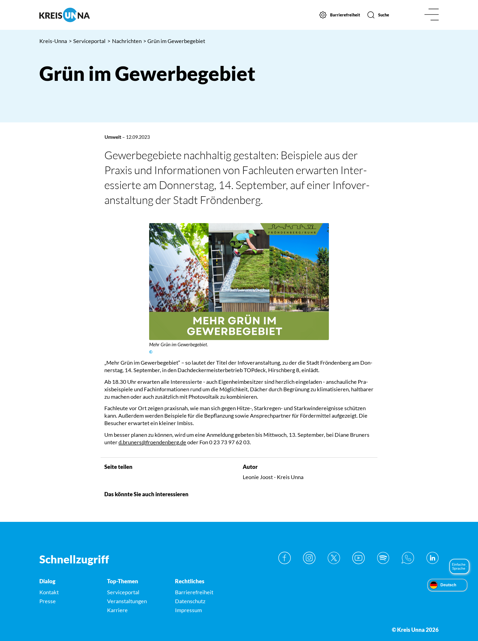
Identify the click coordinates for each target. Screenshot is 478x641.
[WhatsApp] (408, 558)
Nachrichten (124, 41)
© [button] (150, 351)
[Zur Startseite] (86, 15)
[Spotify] (383, 558)
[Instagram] (309, 558)
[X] (334, 558)
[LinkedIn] (432, 558)
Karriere (117, 610)
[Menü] (431, 15)
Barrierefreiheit (194, 592)
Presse (47, 601)
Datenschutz (190, 601)
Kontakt (49, 592)
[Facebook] (284, 558)
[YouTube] (358, 558)
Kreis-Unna (53, 41)
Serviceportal (87, 41)
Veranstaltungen (127, 601)
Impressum (188, 610)
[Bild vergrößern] (239, 281)
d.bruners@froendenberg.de (152, 442)
